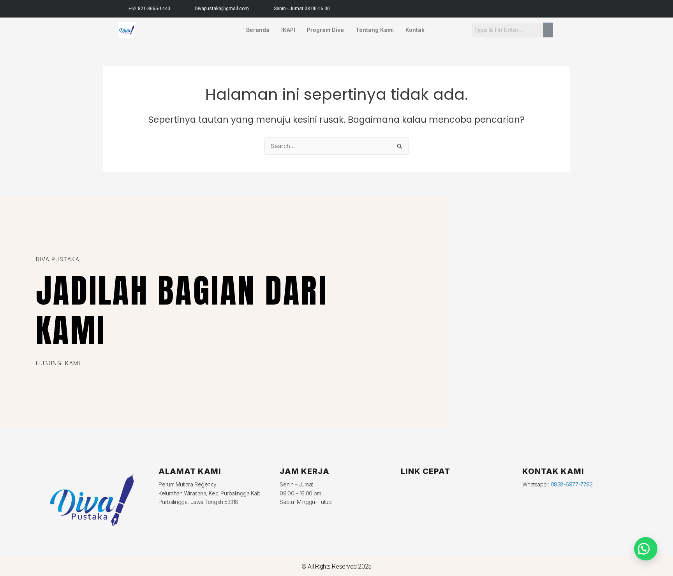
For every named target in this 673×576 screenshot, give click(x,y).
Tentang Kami (375, 29)
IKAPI (288, 29)
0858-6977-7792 (572, 484)
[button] (645, 548)
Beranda (258, 29)
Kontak (415, 29)
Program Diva (325, 29)
